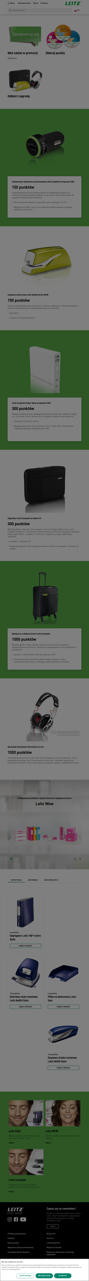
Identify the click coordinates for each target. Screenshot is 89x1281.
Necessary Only (44, 1276)
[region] (44, 1270)
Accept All (63, 1276)
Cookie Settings (25, 1276)
